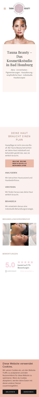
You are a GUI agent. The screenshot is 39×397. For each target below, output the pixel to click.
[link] (19, 8)
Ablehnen (10, 392)
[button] (5, 8)
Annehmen (29, 392)
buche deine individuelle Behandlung (19, 163)
